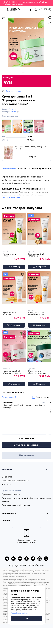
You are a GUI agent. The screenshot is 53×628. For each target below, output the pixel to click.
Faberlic (11, 109)
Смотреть (32, 157)
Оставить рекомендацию (26, 445)
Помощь (6, 520)
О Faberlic (7, 476)
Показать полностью (11, 197)
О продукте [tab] (9, 168)
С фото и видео (43, 397)
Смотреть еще (26, 438)
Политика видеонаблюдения (16, 505)
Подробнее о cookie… (19, 613)
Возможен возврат (14, 91)
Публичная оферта (11, 494)
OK (26, 618)
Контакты (6, 484)
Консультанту (9, 513)
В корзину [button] (15, 267)
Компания (7, 469)
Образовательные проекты (15, 480)
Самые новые (8, 397)
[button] (26, 3)
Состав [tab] (22, 168)
